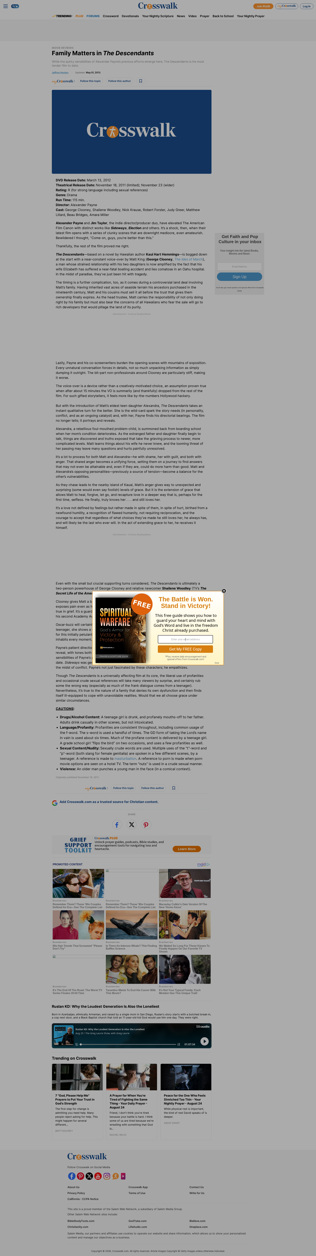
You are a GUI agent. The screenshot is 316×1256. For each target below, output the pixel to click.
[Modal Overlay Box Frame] (158, 628)
